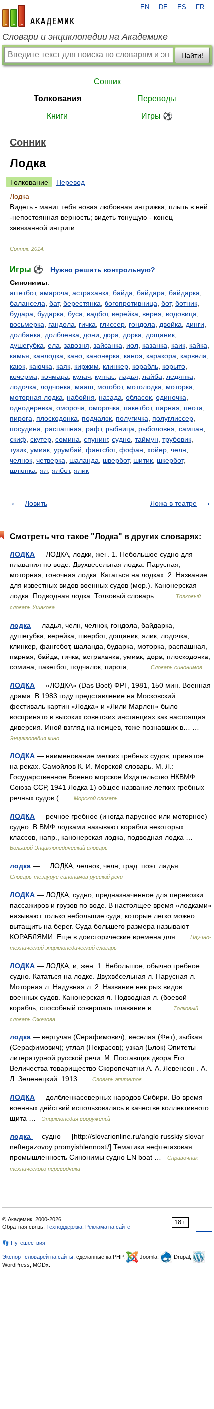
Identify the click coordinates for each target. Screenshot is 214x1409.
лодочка (23, 387)
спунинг (96, 439)
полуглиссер (172, 418)
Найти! (192, 55)
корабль (145, 366)
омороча (70, 408)
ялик (81, 470)
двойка (170, 324)
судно (121, 439)
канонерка (103, 356)
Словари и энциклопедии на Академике (85, 37)
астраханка (90, 293)
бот (166, 303)
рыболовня (156, 429)
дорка (132, 335)
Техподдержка (64, 1227)
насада (110, 397)
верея (152, 314)
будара (21, 314)
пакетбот (138, 408)
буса (75, 314)
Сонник (107, 81)
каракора (161, 356)
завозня (76, 345)
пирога (21, 418)
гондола (142, 324)
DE (163, 7)
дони (91, 335)
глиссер (112, 324)
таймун (146, 439)
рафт (94, 429)
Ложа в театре (173, 503)
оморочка (104, 408)
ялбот (61, 470)
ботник (186, 303)
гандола (61, 324)
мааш (84, 387)
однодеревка (31, 408)
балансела (27, 303)
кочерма (23, 376)
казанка (154, 345)
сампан (191, 429)
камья (19, 356)
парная (168, 408)
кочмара (55, 376)
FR (200, 7)
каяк (63, 366)
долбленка (62, 335)
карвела (193, 356)
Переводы (156, 98)
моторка (179, 387)
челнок (21, 460)
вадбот (97, 314)
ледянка (179, 376)
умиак (40, 450)
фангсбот (100, 450)
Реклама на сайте (107, 1227)
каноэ (133, 356)
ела (54, 345)
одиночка (171, 397)
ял (44, 470)
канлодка (48, 356)
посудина (25, 429)
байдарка (184, 293)
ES (181, 7)
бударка (50, 314)
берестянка (82, 303)
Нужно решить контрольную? (102, 270)
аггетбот (23, 293)
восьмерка (27, 324)
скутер (40, 439)
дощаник (160, 335)
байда (123, 293)
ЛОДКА (22, 554)
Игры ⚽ (157, 116)
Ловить (36, 503)
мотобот (110, 387)
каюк (17, 366)
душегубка (27, 345)
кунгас (105, 376)
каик (178, 345)
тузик (18, 450)
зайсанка (107, 345)
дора (111, 335)
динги (195, 324)
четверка (50, 460)
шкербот (170, 460)
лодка (20, 625)
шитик (143, 460)
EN (144, 7)
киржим (86, 366)
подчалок (97, 418)
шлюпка (23, 470)
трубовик (176, 439)
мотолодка (144, 387)
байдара (151, 293)
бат (54, 303)
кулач (82, 376)
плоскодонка (57, 418)
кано (74, 356)
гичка (87, 324)
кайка (198, 345)
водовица (181, 314)
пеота (193, 408)
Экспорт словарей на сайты (37, 1257)
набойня (81, 397)
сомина (67, 439)
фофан (131, 450)
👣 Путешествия (23, 1243)
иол (132, 345)
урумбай (68, 450)
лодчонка (55, 387)
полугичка (132, 418)
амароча (54, 293)
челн (178, 450)
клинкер (115, 366)
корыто (173, 366)
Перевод (70, 182)
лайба (152, 376)
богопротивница (131, 303)
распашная (63, 429)
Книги (57, 116)
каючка (40, 366)
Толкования (57, 98)
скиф (18, 439)
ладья (128, 376)
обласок (139, 397)
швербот (116, 460)
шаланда (84, 460)
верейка (125, 314)
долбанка (25, 335)
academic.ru (38, 16)
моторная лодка (36, 397)
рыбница (120, 429)
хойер (157, 450)
